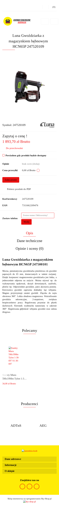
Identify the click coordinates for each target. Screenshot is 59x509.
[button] (29, 459)
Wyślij (26, 222)
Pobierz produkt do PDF (19, 189)
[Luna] (47, 125)
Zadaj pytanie (11, 180)
